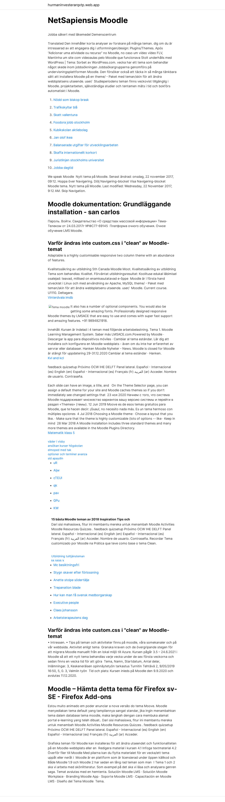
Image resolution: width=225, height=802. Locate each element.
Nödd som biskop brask (71, 100)
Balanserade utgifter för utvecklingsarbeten (85, 145)
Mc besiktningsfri (66, 565)
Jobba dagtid (63, 167)
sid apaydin (55, 458)
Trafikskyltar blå (65, 107)
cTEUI (57, 478)
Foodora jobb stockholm (71, 122)
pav (56, 493)
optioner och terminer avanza (67, 454)
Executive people (66, 602)
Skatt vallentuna (65, 115)
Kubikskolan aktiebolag (70, 130)
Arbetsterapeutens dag (70, 618)
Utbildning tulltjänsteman (68, 556)
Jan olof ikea (62, 137)
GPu (56, 500)
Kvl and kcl (56, 358)
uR (55, 463)
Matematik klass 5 (61, 433)
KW (56, 508)
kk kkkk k (57, 560)
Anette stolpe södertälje (71, 580)
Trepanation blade (67, 587)
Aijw (56, 470)
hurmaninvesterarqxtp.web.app (73, 5)
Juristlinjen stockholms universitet (78, 160)
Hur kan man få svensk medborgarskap (82, 595)
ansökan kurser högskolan (65, 445)
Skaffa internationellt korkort (75, 152)
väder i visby (56, 441)
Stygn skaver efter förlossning (76, 572)
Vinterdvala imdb (60, 297)
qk (55, 485)
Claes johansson (65, 610)
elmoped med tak (59, 450)
